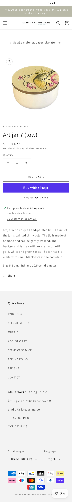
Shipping (20, 148)
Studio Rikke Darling (30, 494)
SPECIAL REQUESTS (20, 323)
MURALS (13, 332)
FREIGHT (13, 368)
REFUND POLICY (18, 359)
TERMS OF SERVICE (20, 350)
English (51, 459)
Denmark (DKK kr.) (21, 459)
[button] (5, 23)
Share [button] (11, 275)
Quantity (8, 155)
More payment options (36, 197)
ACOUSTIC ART (17, 341)
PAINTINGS (15, 314)
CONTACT (14, 377)
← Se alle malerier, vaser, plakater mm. (35, 42)
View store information (22, 219)
